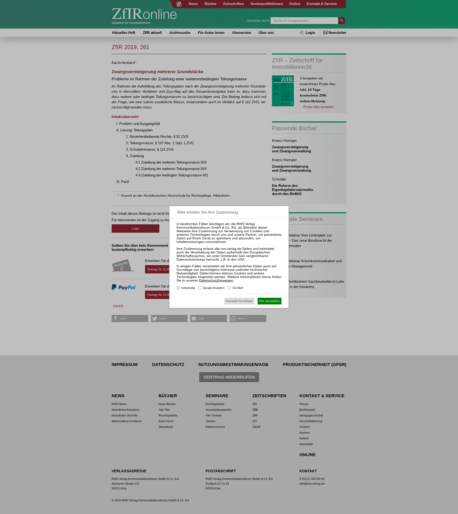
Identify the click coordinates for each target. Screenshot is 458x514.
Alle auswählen (269, 301)
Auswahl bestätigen (239, 301)
